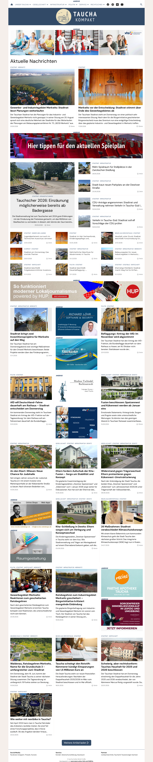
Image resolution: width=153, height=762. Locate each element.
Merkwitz (21, 67)
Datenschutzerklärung (69, 755)
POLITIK (71, 4)
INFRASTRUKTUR (57, 4)
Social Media (15, 753)
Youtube (34, 755)
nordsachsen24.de (107, 755)
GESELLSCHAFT (39, 4)
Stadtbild (126, 265)
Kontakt (58, 755)
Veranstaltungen (46, 196)
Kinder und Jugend (39, 233)
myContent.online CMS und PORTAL (82, 761)
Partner (104, 753)
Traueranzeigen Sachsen (129, 755)
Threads (27, 755)
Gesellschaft (106, 375)
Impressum (81, 755)
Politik (72, 265)
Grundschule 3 (16, 636)
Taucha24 (117, 755)
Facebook (13, 755)
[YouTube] (122, 4)
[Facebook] (108, 4)
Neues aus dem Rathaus (124, 233)
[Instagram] (112, 4)
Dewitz (134, 375)
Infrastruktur (105, 163)
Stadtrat (13, 67)
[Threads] (117, 4)
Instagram (20, 755)
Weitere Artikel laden (76, 742)
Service (58, 753)
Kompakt (27, 249)
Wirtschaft (36, 265)
